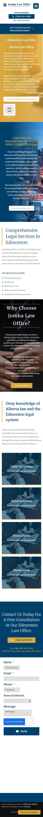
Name (8, 662)
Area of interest (14, 695)
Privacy (27, 807)
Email (8, 673)
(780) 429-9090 (30, 804)
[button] (36, 6)
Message (10, 706)
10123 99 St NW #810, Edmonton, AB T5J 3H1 (21, 651)
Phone (8, 684)
